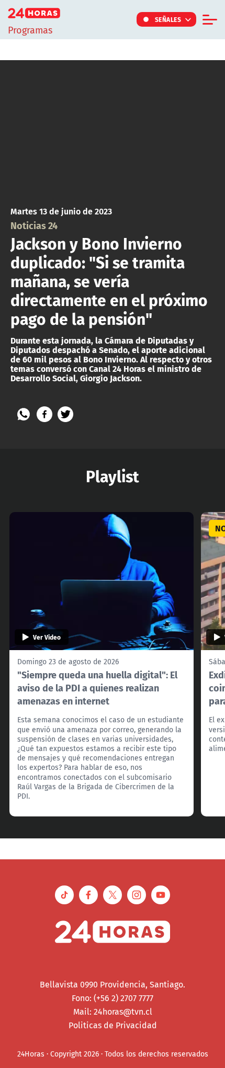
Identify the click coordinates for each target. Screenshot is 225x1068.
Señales (168, 19)
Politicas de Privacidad (113, 1025)
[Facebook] (44, 414)
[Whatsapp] (23, 414)
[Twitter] (65, 414)
